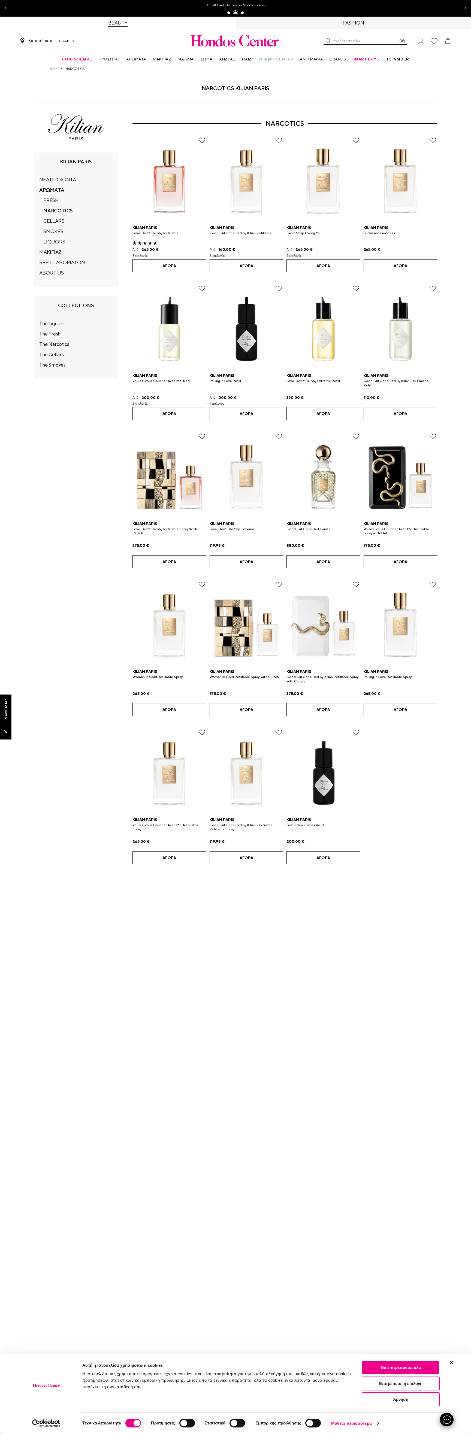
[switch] (187, 1423)
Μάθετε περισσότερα (351, 1423)
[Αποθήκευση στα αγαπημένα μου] (202, 140)
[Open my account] (421, 41)
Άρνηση (400, 1399)
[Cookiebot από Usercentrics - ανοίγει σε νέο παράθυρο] (46, 1423)
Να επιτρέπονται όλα (401, 1367)
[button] (328, 40)
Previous (7, 8)
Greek (64, 41)
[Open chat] (447, 1419)
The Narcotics (54, 344)
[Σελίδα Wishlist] (434, 41)
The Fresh (50, 334)
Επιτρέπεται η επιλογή (400, 1383)
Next (463, 8)
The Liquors (52, 323)
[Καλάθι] (447, 41)
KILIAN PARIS (144, 227)
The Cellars (51, 354)
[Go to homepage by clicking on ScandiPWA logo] (235, 41)
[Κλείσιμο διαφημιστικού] (452, 1362)
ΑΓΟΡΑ (169, 266)
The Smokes (52, 365)
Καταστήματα (40, 40)
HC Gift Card (214, 5)
